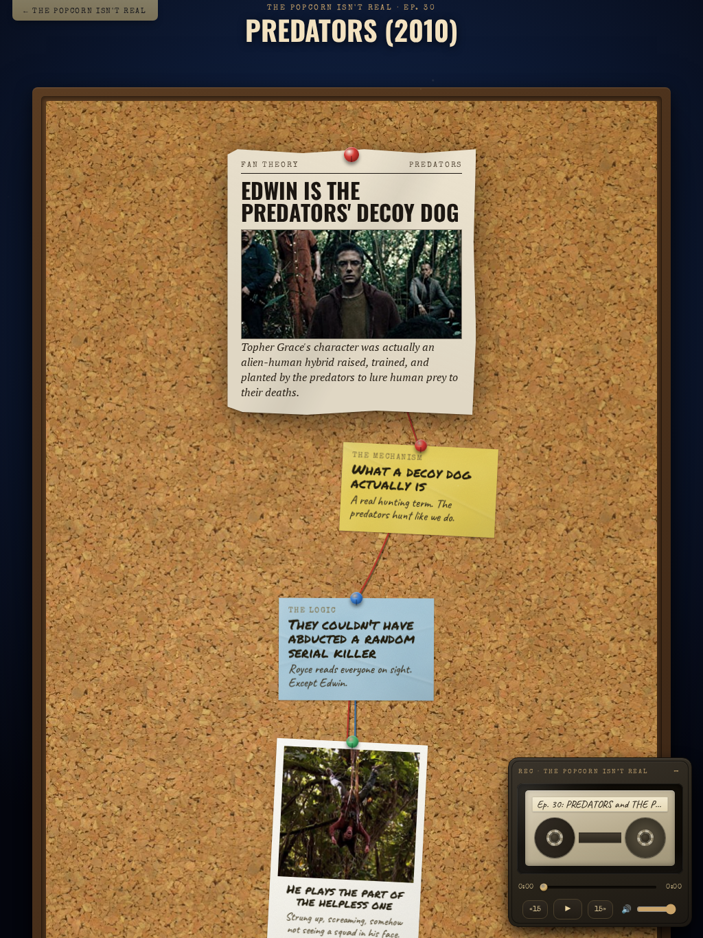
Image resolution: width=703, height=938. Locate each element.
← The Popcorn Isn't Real (85, 11)
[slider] (600, 887)
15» (600, 909)
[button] (351, 282)
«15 (535, 909)
